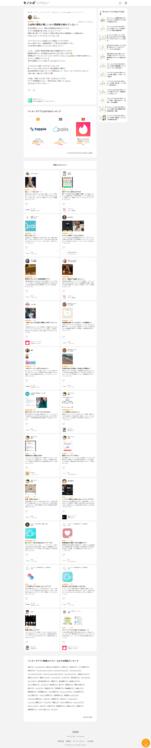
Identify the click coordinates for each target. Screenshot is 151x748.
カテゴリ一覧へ (87, 717)
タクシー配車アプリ (34, 684)
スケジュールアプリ (66, 691)
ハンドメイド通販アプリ (35, 702)
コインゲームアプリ (76, 670)
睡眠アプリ (80, 706)
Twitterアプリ (73, 667)
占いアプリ (54, 709)
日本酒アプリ (55, 699)
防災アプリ (31, 688)
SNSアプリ (65, 667)
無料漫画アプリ (32, 691)
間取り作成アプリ (79, 684)
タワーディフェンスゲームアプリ (53, 674)
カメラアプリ (39, 688)
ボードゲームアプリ (71, 674)
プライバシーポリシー (79, 741)
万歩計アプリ (51, 706)
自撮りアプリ (80, 688)
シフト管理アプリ (53, 691)
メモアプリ (46, 699)
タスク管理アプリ (33, 695)
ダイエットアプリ (33, 706)
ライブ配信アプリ (84, 667)
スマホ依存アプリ (78, 691)
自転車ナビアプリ (74, 681)
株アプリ (61, 684)
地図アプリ (54, 681)
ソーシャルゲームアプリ (35, 674)
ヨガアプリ (42, 706)
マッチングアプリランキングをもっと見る (79, 153)
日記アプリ (63, 699)
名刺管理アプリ (58, 695)
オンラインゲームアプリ (61, 670)
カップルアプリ (40, 667)
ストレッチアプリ (78, 702)
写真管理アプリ (59, 688)
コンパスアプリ (32, 681)
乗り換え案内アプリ (44, 681)
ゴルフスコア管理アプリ (35, 699)
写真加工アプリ (49, 688)
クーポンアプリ (72, 699)
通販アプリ (55, 702)
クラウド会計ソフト (44, 709)
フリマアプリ (47, 702)
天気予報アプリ (75, 677)
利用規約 (68, 741)
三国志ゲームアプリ (84, 674)
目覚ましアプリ (71, 706)
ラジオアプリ (66, 677)
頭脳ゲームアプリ (44, 677)
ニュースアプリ (56, 677)
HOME (75, 732)
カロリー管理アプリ (66, 702)
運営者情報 (61, 741)
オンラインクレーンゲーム (45, 670)
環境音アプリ (69, 684)
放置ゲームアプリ (33, 677)
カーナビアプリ (85, 677)
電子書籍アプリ (42, 691)
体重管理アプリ (61, 706)
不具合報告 (90, 741)
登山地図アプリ (63, 681)
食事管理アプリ (32, 709)
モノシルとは (80, 736)
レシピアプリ (45, 684)
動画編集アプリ (70, 688)
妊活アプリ (31, 667)
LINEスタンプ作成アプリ (53, 667)
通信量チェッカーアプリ (71, 695)
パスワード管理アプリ (46, 695)
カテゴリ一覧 (70, 736)
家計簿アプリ (54, 684)
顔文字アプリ (32, 670)
